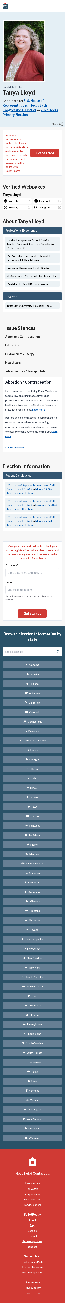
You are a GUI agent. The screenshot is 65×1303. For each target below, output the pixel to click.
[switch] (58, 124)
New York (32, 967)
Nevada (32, 929)
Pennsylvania (32, 1024)
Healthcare (13, 362)
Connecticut (32, 721)
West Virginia (32, 1118)
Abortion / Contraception (22, 336)
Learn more (38, 409)
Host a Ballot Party (33, 1261)
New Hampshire (32, 939)
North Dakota (32, 986)
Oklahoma (32, 1005)
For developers (32, 1204)
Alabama (32, 664)
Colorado (32, 712)
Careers (32, 1230)
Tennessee (32, 1062)
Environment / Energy (19, 354)
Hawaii (32, 768)
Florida (32, 749)
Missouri (33, 901)
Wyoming (32, 1137)
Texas (32, 1071)
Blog (32, 1225)
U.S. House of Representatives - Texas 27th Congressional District (25, 105)
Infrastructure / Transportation (26, 371)
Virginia (32, 1099)
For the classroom (32, 1267)
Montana (32, 910)
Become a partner (32, 1272)
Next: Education (14, 447)
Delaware (32, 731)
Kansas (32, 816)
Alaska (32, 674)
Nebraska (32, 920)
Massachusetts (32, 863)
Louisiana (32, 835)
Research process (32, 1241)
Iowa (32, 806)
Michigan (32, 872)
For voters (32, 1188)
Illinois (32, 787)
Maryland (32, 853)
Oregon (32, 1014)
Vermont (32, 1090)
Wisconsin (32, 1128)
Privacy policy (32, 1287)
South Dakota (32, 1052)
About (32, 1220)
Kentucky (32, 825)
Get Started (45, 153)
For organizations (32, 1194)
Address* (12, 565)
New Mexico (33, 958)
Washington (33, 1109)
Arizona (32, 683)
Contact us (41, 1173)
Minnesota (32, 882)
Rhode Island (32, 1033)
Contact (32, 1235)
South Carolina (32, 1043)
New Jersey (32, 948)
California (32, 702)
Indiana (32, 797)
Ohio (32, 995)
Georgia (32, 759)
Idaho (32, 778)
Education (12, 345)
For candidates (32, 1199)
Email (9, 582)
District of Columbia (32, 740)
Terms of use (32, 1293)
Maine (32, 844)
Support (32, 1246)
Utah (32, 1081)
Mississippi (32, 891)
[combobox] (33, 572)
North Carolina (33, 976)
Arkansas (32, 693)
